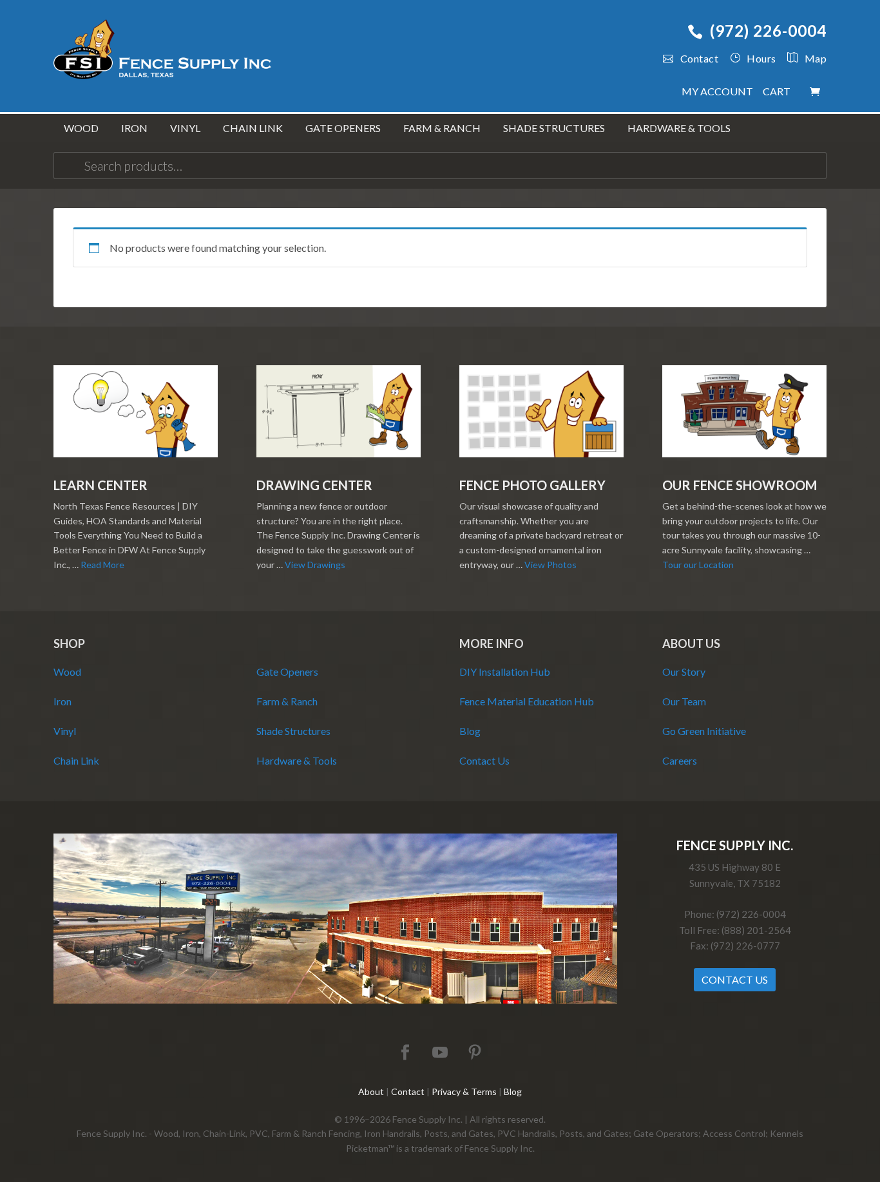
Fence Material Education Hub (526, 701)
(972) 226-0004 (768, 30)
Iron (62, 701)
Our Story (683, 671)
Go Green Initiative (704, 731)
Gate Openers (287, 671)
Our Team (684, 701)
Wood (67, 671)
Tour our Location (698, 564)
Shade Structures (293, 731)
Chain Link (76, 760)
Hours (761, 58)
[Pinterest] (474, 1053)
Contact (699, 58)
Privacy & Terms (464, 1091)
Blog (470, 731)
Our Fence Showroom (739, 485)
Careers (679, 760)
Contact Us (484, 760)
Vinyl (64, 731)
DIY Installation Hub (504, 671)
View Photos (550, 564)
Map (816, 58)
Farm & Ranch (287, 701)
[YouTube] (440, 1053)
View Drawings (315, 564)
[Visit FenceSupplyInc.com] (335, 1000)
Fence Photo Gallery (532, 485)
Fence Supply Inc (163, 51)
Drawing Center (314, 485)
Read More (102, 564)
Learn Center (100, 485)
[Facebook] (405, 1053)
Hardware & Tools (296, 760)
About (371, 1091)
